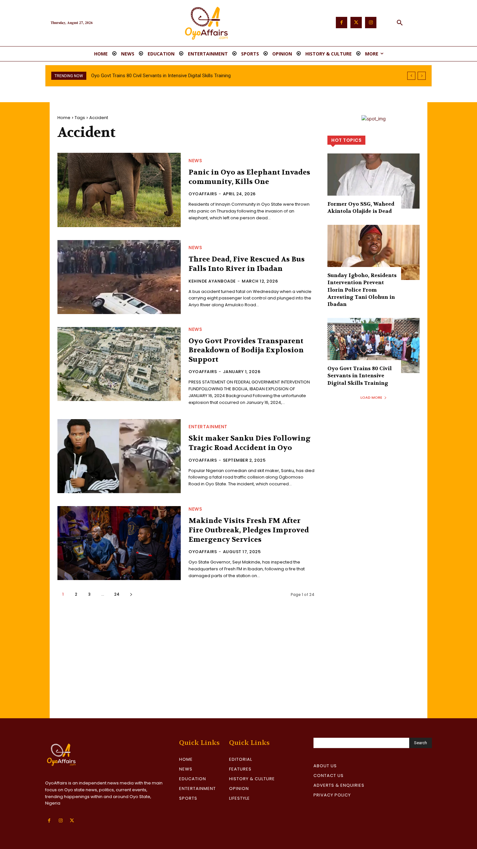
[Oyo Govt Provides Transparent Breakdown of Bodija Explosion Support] (119, 364)
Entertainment (208, 426)
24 (116, 594)
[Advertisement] (238, 669)
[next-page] (131, 594)
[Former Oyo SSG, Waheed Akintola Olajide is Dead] (373, 181)
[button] (400, 23)
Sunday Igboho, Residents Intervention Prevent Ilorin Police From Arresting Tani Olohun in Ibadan (362, 290)
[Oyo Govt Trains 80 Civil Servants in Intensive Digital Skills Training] (373, 345)
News (195, 160)
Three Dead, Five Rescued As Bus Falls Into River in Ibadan (247, 264)
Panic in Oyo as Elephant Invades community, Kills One (249, 177)
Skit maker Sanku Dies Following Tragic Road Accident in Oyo (250, 443)
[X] (72, 821)
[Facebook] (341, 22)
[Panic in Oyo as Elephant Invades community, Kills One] (119, 190)
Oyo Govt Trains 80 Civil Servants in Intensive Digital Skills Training (161, 76)
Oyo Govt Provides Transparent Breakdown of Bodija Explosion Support (246, 350)
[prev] (411, 76)
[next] (422, 76)
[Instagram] (370, 22)
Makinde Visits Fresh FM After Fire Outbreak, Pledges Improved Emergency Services (249, 530)
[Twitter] (356, 22)
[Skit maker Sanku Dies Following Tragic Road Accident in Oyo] (119, 456)
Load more (371, 397)
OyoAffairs (203, 194)
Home (63, 118)
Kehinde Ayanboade (212, 281)
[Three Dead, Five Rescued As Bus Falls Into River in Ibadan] (119, 277)
